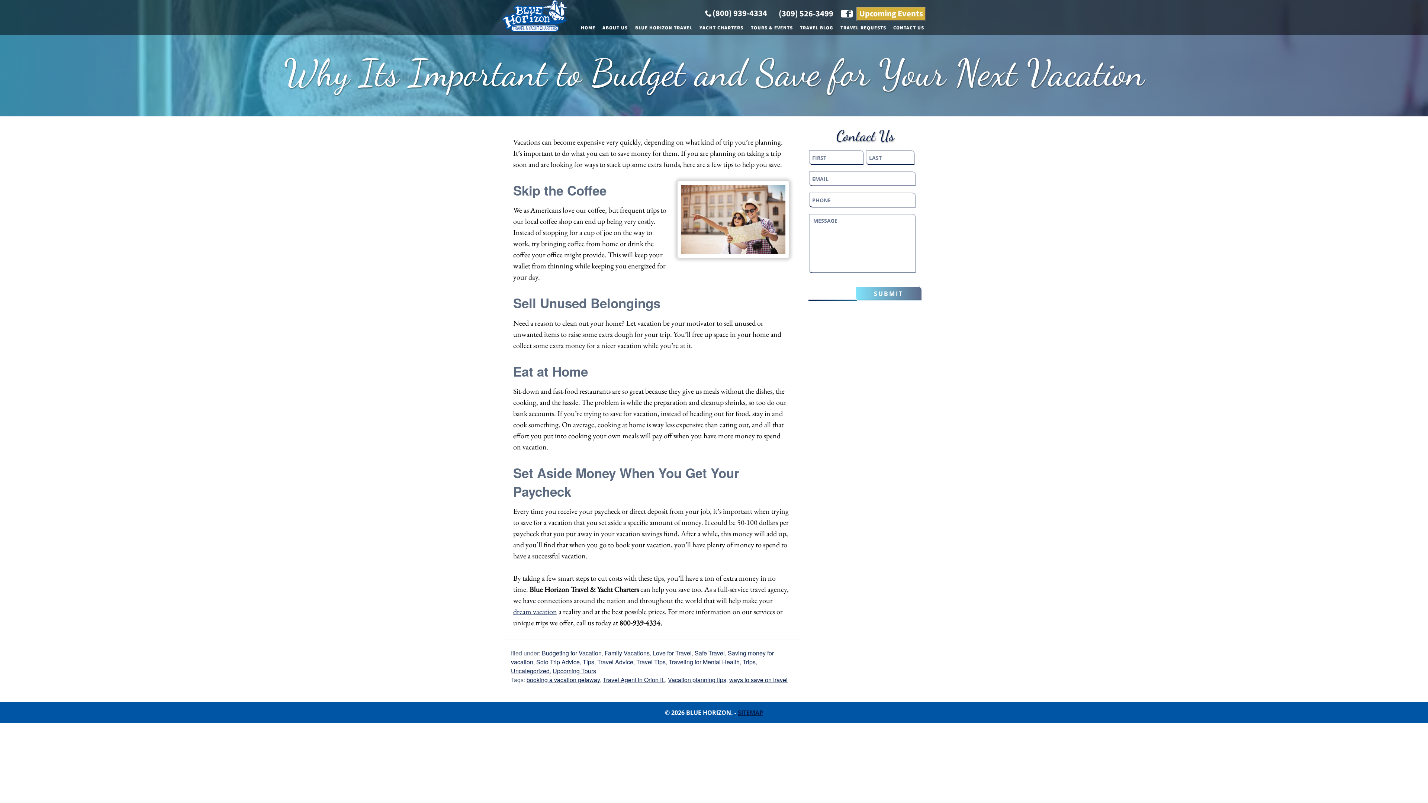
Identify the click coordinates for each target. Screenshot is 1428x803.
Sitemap (750, 713)
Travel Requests (863, 28)
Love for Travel (672, 653)
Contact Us (908, 28)
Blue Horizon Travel (663, 28)
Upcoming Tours (574, 671)
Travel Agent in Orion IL (634, 679)
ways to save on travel (758, 679)
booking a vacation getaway (563, 679)
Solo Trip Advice (558, 662)
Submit (888, 294)
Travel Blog (816, 28)
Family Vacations (627, 653)
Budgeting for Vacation (572, 653)
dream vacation (535, 611)
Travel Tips (651, 662)
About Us (615, 28)
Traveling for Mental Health (704, 662)
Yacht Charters (721, 28)
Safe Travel (710, 653)
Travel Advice (615, 662)
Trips (749, 662)
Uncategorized (530, 671)
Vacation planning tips (697, 679)
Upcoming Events (891, 14)
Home (588, 28)
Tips (588, 662)
